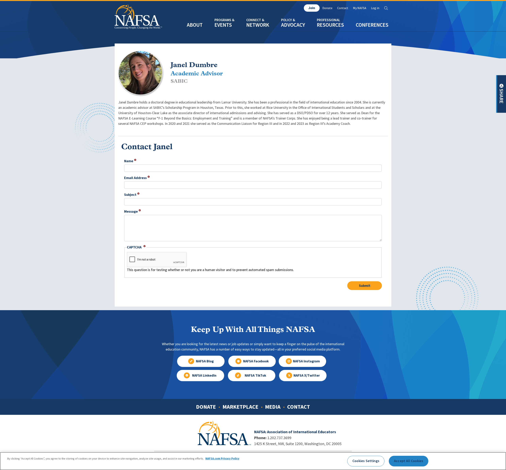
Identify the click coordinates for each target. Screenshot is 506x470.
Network (257, 24)
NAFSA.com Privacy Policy (222, 459)
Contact (342, 8)
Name (128, 161)
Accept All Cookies (408, 461)
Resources (330, 24)
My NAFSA (359, 8)
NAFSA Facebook (256, 361)
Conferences (372, 24)
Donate (327, 8)
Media (272, 406)
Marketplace (240, 406)
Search (386, 8)
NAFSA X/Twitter (307, 375)
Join (311, 8)
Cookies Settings (365, 461)
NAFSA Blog (205, 361)
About (195, 24)
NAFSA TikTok (255, 375)
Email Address (135, 177)
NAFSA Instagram (306, 361)
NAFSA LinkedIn (204, 375)
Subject (130, 194)
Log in (375, 8)
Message (131, 211)
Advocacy (293, 24)
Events (223, 24)
